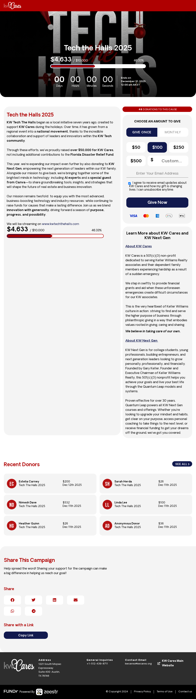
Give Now (157, 203)
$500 (136, 161)
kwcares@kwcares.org (138, 664)
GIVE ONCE (141, 132)
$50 (136, 148)
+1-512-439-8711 (97, 664)
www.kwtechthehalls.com (60, 224)
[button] (12, 600)
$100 (157, 148)
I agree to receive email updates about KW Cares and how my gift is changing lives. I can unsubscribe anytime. (158, 186)
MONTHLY (173, 132)
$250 (178, 148)
